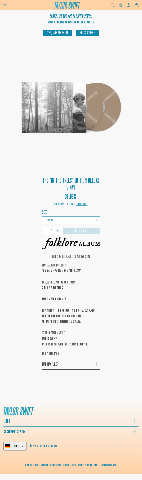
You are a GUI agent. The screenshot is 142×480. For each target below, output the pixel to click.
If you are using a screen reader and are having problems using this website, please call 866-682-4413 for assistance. (71, 465)
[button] (5, 5)
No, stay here (87, 33)
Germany (16, 446)
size (44, 212)
